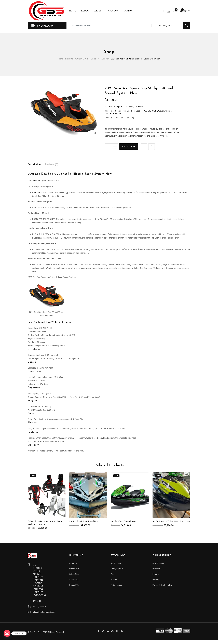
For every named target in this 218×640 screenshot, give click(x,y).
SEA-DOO (38, 192)
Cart (112, 574)
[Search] (163, 11)
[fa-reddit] (133, 118)
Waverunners (164, 111)
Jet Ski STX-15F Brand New (123, 522)
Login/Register (117, 569)
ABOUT (97, 11)
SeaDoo (139, 111)
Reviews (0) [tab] (51, 164)
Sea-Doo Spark (115, 113)
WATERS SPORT (150, 111)
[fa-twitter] (117, 118)
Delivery (156, 580)
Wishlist (114, 580)
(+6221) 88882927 (40, 606)
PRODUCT (85, 11)
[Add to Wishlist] (144, 146)
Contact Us (74, 585)
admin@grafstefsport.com (44, 612)
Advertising (73, 580)
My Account (116, 563)
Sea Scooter (120, 111)
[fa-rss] (122, 631)
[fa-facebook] (111, 118)
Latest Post (74, 569)
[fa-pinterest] (128, 118)
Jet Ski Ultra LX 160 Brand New (83, 522)
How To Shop (158, 563)
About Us (73, 563)
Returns (156, 574)
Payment (156, 569)
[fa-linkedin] (122, 118)
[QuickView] (151, 146)
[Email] (7, 633)
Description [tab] (34, 164)
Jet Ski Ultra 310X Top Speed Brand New (171, 522)
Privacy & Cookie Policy (162, 585)
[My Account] (168, 11)
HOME (72, 11)
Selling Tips (74, 574)
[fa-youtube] (112, 631)
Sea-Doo (131, 111)
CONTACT (129, 11)
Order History (116, 585)
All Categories (165, 25)
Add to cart (128, 146)
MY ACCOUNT (113, 11)
